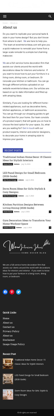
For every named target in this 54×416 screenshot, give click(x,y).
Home (5, 23)
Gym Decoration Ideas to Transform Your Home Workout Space (27, 222)
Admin (17, 164)
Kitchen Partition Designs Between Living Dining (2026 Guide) (23, 206)
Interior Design (9, 228)
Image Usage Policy (14, 344)
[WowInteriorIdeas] (27, 6)
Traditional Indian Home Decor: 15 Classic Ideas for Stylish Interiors (27, 158)
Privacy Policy (11, 331)
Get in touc (28, 128)
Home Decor (8, 164)
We (24, 41)
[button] (4, 16)
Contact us (8, 326)
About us (7, 322)
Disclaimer (9, 339)
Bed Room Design (10, 180)
